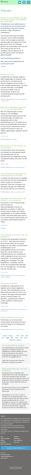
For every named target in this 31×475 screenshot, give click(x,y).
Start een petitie (5, 438)
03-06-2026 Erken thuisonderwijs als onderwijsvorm (15, 420)
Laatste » (19, 340)
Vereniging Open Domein (15, 468)
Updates (16, 436)
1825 (22, 336)
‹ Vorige (10, 336)
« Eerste (4, 336)
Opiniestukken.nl (15, 395)
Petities (3, 440)
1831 (21, 338)
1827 (2, 338)
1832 (25, 338)
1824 (17, 336)
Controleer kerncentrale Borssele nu (17, 167)
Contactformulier (5, 454)
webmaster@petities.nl (7, 456)
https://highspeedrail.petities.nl (11, 58)
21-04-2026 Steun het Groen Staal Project (12, 426)
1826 (26, 336)
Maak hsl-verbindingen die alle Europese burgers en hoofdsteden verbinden (13, 26)
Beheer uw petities (6, 444)
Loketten (3, 442)
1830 (16, 338)
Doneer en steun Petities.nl (15, 448)
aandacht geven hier (7, 63)
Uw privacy (17, 438)
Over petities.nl (18, 440)
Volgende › (12, 340)
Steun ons (16, 442)
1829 (11, 338)
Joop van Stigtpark (13, 139)
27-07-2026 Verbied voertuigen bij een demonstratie (15, 418)
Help (2, 436)
